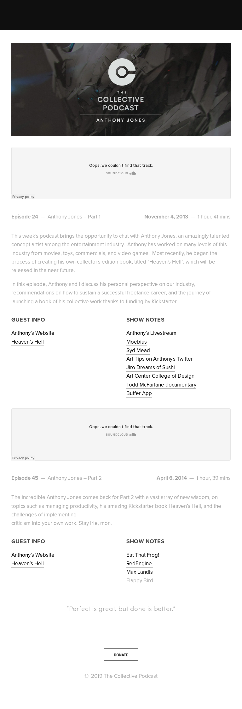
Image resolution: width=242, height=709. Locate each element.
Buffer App (139, 393)
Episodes (21, 20)
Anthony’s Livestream (151, 333)
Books (44, 20)
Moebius (136, 342)
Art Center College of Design (160, 376)
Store (84, 20)
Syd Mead (138, 350)
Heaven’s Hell (27, 342)
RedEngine (139, 563)
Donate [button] (121, 654)
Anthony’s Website (33, 333)
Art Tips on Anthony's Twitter (159, 359)
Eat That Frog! (142, 555)
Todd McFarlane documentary (161, 384)
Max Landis (139, 572)
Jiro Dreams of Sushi (150, 367)
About (64, 20)
